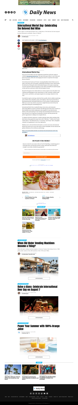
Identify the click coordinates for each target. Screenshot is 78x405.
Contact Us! (56, 396)
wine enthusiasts (26, 193)
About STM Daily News (65, 20)
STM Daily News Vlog (14, 396)
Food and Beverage (32, 396)
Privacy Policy (70, 396)
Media (58, 20)
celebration (31, 192)
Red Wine (52, 192)
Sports (45, 20)
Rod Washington (25, 36)
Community (54, 20)
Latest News (15, 20)
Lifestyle (19, 20)
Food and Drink (32, 20)
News (9, 396)
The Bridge (50, 396)
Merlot (48, 192)
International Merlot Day (32, 76)
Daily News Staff (32, 254)
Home (10, 20)
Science (49, 20)
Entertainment (25, 20)
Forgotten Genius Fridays (36, 398)
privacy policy (43, 159)
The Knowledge (39, 20)
